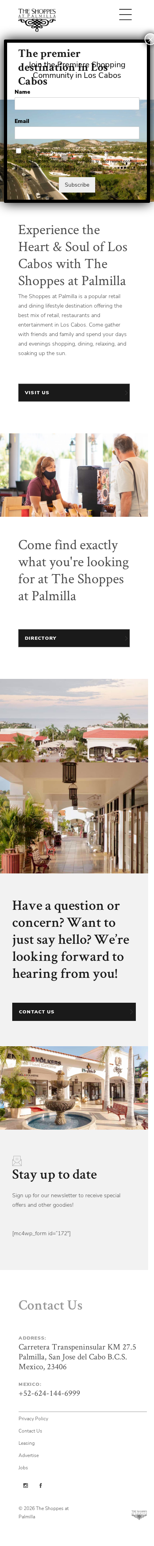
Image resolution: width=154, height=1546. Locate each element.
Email (22, 121)
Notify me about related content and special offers (69, 152)
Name (22, 92)
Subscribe (77, 185)
